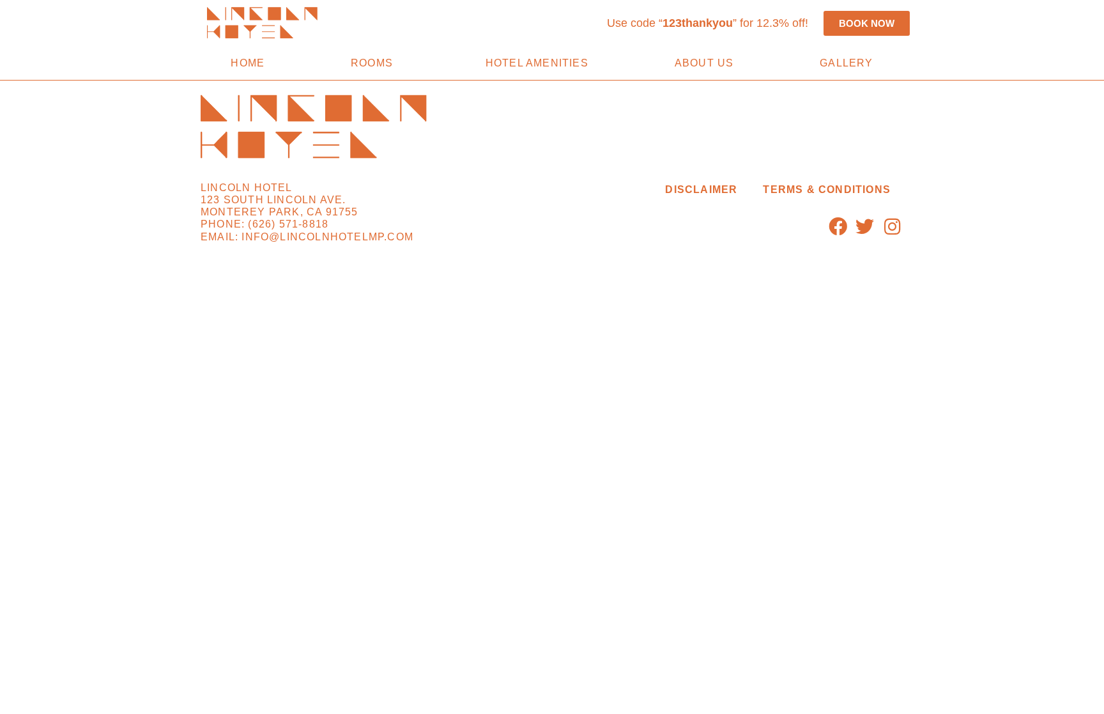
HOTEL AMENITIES (537, 63)
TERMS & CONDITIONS (827, 189)
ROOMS (372, 63)
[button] (708, 23)
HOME (247, 63)
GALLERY (846, 63)
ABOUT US (704, 63)
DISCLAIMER (701, 189)
